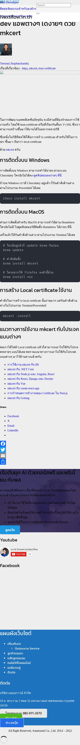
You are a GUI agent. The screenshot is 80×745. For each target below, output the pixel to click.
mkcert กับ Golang (18, 398)
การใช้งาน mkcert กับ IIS (23, 364)
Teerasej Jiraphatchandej (14, 63)
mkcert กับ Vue (16, 383)
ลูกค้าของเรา (15, 653)
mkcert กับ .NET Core (20, 369)
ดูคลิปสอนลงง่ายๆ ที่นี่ (47, 175)
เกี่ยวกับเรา (14, 643)
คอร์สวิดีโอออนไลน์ (19, 663)
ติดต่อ (11, 672)
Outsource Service (27, 648)
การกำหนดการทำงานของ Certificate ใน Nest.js (37, 393)
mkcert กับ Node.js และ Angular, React (30, 374)
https (25, 68)
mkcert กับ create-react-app (23, 388)
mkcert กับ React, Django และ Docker (30, 378)
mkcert (33, 68)
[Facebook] (40, 444)
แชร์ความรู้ (13, 667)
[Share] (40, 462)
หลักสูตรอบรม (16, 658)
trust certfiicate (47, 68)
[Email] (40, 456)
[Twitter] (40, 450)
